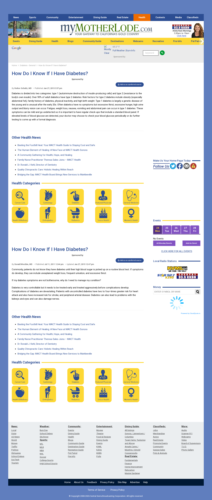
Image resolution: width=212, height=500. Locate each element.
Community (52, 17)
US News (15, 437)
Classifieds (192, 17)
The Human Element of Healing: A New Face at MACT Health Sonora (52, 150)
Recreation (158, 41)
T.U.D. (184, 446)
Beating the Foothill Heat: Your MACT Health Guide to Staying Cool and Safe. (56, 145)
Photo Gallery (187, 450)
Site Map (122, 482)
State (13, 433)
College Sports (46, 460)
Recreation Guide (75, 450)
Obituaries (16, 453)
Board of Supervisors (191, 443)
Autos (156, 437)
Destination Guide (76, 446)
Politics (14, 450)
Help (145, 482)
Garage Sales (159, 450)
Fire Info (177, 41)
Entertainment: (104, 426)
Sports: (44, 440)
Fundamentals (131, 460)
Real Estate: (131, 456)
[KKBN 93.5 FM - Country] (187, 275)
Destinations (117, 41)
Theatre (99, 433)
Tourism (15, 463)
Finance (128, 463)
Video (184, 440)
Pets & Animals (160, 453)
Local (13, 430)
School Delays (17, 456)
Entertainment (76, 17)
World (14, 440)
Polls (98, 456)
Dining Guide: (132, 426)
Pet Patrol (196, 41)
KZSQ (99, 450)
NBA (42, 450)
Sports (32, 17)
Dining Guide (100, 17)
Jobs (155, 430)
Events (16, 41)
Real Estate (122, 17)
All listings (129, 430)
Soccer (43, 457)
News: (14, 426)
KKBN (98, 453)
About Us (78, 482)
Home (67, 482)
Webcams (138, 41)
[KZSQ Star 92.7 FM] (164, 275)
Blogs (71, 41)
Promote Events (160, 443)
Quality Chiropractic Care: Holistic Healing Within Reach (45, 169)
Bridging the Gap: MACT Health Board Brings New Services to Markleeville (55, 174)
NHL (42, 454)
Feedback (92, 482)
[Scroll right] (201, 41)
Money (14, 443)
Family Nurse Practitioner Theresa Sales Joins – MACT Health (49, 159)
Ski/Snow (44, 437)
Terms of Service (96, 489)
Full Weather (119, 50)
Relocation (130, 470)
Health (142, 17)
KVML (99, 446)
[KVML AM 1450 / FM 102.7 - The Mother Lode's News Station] (177, 268)
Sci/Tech (15, 459)
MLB (42, 447)
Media (178, 17)
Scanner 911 (186, 433)
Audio (184, 430)
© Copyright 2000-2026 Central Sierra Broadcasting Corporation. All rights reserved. (106, 496)
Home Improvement (134, 467)
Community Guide (92, 41)
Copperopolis (131, 453)
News (16, 17)
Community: (74, 426)
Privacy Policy (107, 482)
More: (184, 426)
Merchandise (159, 433)
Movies (99, 430)
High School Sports (48, 463)
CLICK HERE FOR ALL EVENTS (176, 251)
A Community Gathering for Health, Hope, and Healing (45, 155)
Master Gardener (132, 473)
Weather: (45, 426)
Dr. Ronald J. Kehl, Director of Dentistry (37, 164)
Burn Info (130, 50)
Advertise (135, 482)
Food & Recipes (103, 437)
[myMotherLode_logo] (106, 29)
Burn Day (44, 430)
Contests (160, 17)
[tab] (157, 229)
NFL (41, 444)
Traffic (14, 446)
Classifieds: (159, 426)
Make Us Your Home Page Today (172, 160)
